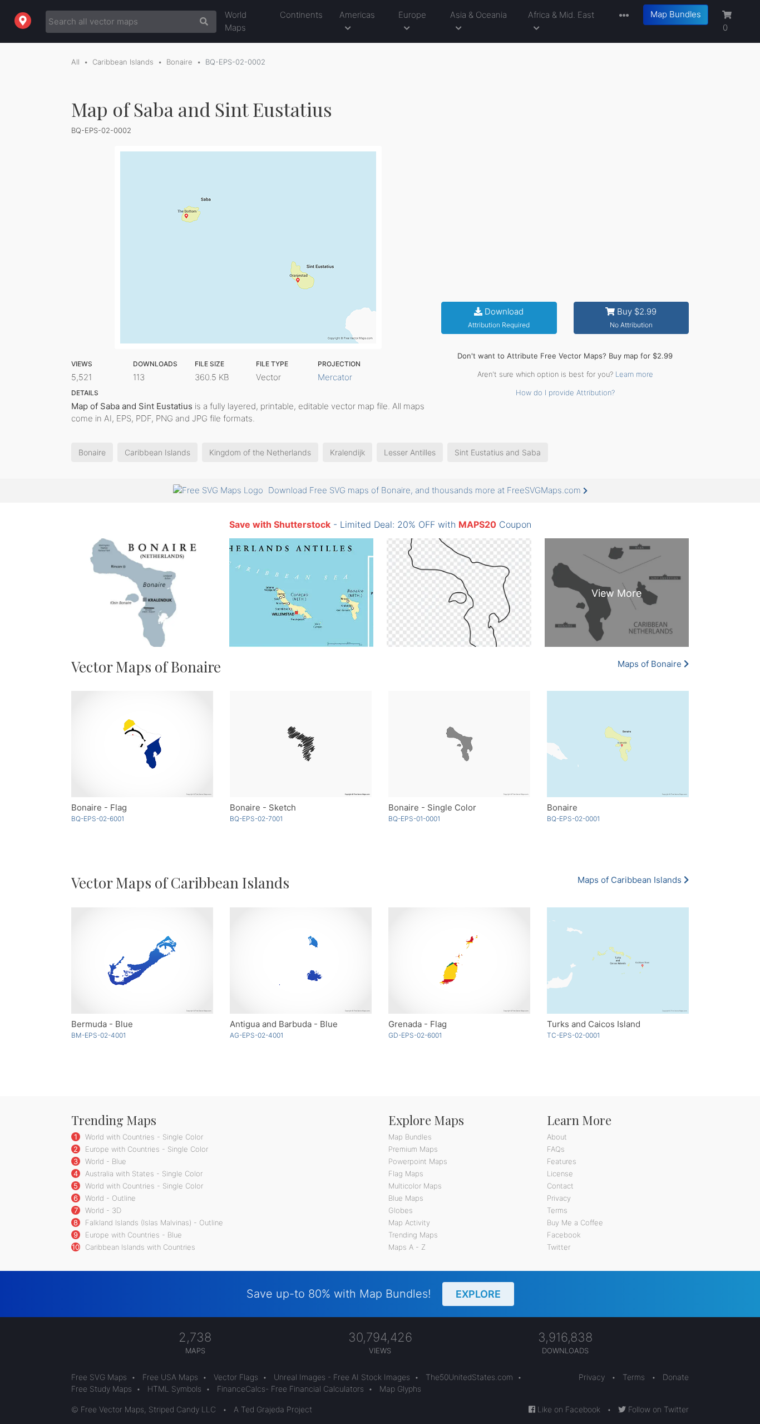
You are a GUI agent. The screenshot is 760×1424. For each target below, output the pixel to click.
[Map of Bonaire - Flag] (142, 744)
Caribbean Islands (123, 61)
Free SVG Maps (99, 1377)
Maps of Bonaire (651, 664)
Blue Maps (405, 1198)
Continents (301, 14)
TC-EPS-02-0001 (573, 1035)
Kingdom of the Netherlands (260, 452)
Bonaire (179, 61)
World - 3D (102, 1210)
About (557, 1136)
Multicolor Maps (415, 1185)
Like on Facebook (567, 1409)
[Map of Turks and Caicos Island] (618, 960)
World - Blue (104, 1161)
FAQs (556, 1149)
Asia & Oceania (478, 14)
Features (561, 1161)
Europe (412, 14)
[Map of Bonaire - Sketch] (301, 744)
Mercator (335, 377)
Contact (560, 1185)
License (560, 1173)
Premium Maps (413, 1149)
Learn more (634, 374)
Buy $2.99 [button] (633, 317)
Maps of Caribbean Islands (631, 880)
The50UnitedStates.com (469, 1377)
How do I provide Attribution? (565, 392)
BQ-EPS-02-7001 (256, 818)
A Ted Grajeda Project (273, 1409)
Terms (557, 1210)
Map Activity (409, 1222)
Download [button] (499, 317)
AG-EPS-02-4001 (256, 1035)
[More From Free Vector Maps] (621, 15)
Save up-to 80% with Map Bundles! (373, 1293)
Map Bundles (675, 14)
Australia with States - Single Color (143, 1173)
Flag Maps (405, 1173)
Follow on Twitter (657, 1409)
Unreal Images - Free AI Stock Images (342, 1377)
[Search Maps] (201, 22)
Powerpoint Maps (417, 1161)
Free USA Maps (170, 1377)
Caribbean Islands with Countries (139, 1247)
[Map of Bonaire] (618, 744)
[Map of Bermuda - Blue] (142, 960)
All (75, 61)
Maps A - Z (407, 1247)
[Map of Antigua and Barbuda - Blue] (301, 960)
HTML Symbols (174, 1388)
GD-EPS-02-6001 (415, 1035)
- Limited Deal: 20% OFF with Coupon (380, 524)
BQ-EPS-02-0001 (573, 818)
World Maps (235, 21)
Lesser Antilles (410, 452)
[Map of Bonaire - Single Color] (459, 744)
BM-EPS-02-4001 (98, 1035)
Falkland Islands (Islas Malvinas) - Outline (153, 1222)
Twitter (558, 1247)
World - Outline (109, 1198)
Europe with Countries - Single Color (145, 1149)
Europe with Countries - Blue (132, 1234)
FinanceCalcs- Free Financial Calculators (290, 1388)
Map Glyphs (400, 1388)
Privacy (559, 1198)
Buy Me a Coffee (575, 1222)
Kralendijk (347, 452)
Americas (357, 14)
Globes (400, 1210)
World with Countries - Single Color (143, 1136)
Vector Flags (236, 1377)
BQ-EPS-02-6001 (97, 818)
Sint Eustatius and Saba (498, 452)
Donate (676, 1377)
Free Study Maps (101, 1388)
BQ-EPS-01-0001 (414, 818)
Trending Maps (413, 1234)
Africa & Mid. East (561, 14)
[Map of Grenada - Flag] (459, 960)
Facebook (564, 1234)
